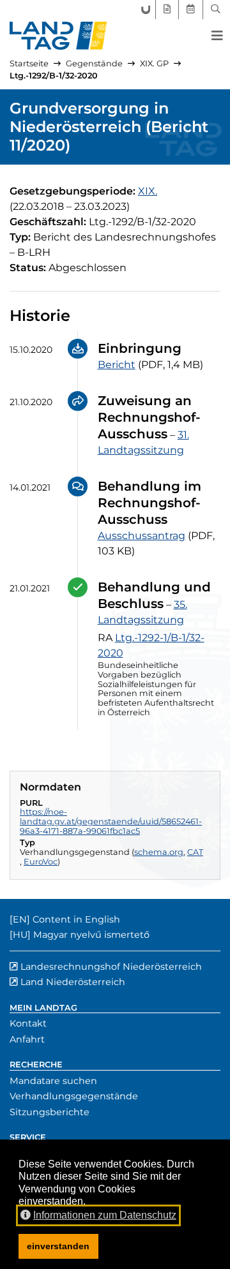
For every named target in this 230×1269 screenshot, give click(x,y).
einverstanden (58, 1246)
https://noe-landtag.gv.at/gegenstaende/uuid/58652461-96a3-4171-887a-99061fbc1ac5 (111, 821)
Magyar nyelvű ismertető (91, 934)
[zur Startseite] (58, 36)
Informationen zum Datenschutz (104, 1215)
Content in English (76, 919)
